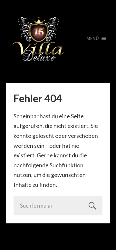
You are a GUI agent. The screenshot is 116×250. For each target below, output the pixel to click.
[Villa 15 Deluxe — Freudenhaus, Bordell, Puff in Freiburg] (58, 38)
